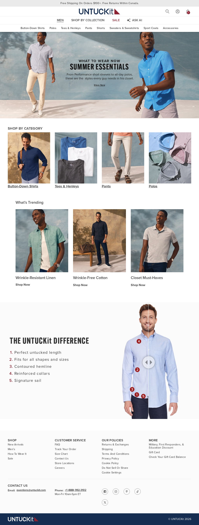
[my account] (177, 11)
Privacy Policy (110, 458)
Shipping (107, 449)
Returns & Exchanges (115, 444)
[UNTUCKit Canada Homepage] (99, 11)
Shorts (101, 28)
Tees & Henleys (71, 28)
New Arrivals (16, 444)
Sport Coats (151, 28)
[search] (167, 11)
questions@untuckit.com (31, 490)
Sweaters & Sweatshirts (124, 28)
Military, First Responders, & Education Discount (166, 446)
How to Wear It (17, 454)
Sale (10, 458)
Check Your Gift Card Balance (167, 457)
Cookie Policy (110, 463)
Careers (60, 468)
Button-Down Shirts (33, 28)
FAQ (57, 444)
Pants (88, 28)
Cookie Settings (111, 472)
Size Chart (61, 454)
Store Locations (64, 463)
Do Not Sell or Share (115, 468)
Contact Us (62, 458)
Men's (11, 449)
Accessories (170, 28)
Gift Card (154, 452)
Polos (53, 28)
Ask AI (137, 20)
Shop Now (99, 85)
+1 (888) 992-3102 (75, 490)
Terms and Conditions (115, 454)
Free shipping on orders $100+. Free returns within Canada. (99, 3)
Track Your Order (65, 449)
